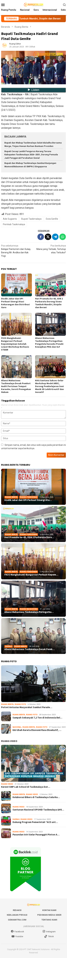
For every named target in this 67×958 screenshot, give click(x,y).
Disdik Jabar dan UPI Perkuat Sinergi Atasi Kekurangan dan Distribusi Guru (15, 303)
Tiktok (51, 936)
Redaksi (17, 910)
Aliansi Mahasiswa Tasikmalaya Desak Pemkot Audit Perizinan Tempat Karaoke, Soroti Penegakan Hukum (16, 386)
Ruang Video (7, 784)
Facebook (19, 931)
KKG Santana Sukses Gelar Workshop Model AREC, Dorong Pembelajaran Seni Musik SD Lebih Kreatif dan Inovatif (49, 386)
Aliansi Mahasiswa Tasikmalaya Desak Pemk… (29, 649)
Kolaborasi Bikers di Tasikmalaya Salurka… (36, 797)
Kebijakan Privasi (17, 915)
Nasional (17, 727)
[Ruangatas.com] (33, 4)
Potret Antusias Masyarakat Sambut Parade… (26, 707)
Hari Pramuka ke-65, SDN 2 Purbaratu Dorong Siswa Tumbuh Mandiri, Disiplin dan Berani (49, 303)
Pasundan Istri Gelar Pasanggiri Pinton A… (36, 834)
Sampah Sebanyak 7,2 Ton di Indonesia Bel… (37, 717)
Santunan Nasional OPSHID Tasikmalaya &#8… (38, 809)
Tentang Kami (49, 920)
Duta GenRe (52, 219)
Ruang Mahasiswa (29, 609)
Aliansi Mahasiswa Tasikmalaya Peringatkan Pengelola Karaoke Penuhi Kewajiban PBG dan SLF (49, 342)
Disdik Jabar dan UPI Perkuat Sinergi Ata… (28, 500)
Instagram (51, 931)
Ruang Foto (20, 704)
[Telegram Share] (55, 237)
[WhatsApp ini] (62, 237)
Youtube (19, 936)
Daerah (8, 646)
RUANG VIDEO (9, 741)
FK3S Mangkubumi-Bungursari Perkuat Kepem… (31, 574)
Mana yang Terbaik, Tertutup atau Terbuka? (51, 249)
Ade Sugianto (10, 219)
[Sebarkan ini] (40, 237)
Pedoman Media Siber (49, 915)
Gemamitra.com (17, 920)
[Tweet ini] (48, 237)
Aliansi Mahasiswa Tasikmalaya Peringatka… (29, 612)
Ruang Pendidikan (28, 497)
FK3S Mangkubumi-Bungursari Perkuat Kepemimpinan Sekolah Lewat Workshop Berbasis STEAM (15, 344)
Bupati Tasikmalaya (31, 219)
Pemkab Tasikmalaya (14, 224)
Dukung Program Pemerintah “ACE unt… (35, 822)
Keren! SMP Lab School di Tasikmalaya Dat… (25, 786)
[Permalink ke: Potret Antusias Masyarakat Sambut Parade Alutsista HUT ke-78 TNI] (33, 683)
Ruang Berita (11, 497)
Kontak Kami (49, 910)
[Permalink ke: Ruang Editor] (4, 45)
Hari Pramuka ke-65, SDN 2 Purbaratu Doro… (29, 537)
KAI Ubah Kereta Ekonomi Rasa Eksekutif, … (37, 730)
